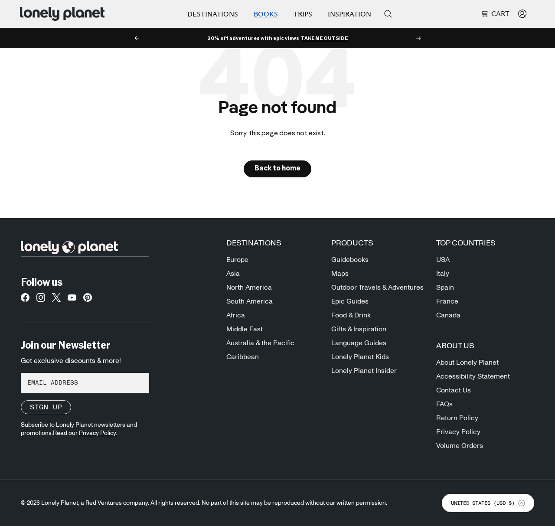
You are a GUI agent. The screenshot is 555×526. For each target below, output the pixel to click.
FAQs (444, 404)
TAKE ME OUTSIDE (324, 38)
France (447, 301)
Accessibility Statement (473, 376)
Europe (237, 259)
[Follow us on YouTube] (72, 300)
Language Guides (358, 343)
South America (249, 301)
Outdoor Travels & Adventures (377, 287)
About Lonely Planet (467, 362)
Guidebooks (350, 259)
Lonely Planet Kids (360, 356)
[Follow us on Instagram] (40, 300)
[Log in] (522, 14)
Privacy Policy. (98, 433)
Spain (445, 287)
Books (266, 14)
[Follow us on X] (56, 300)
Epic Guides (350, 301)
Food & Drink (351, 315)
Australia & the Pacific (260, 343)
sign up (46, 407)
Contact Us (453, 390)
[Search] (388, 14)
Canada (448, 315)
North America (249, 287)
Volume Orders (459, 445)
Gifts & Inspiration (358, 329)
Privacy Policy (458, 431)
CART (500, 13)
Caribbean (242, 356)
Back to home (277, 168)
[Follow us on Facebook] (25, 300)
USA (443, 259)
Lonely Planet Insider (364, 370)
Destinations (212, 14)
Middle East (244, 329)
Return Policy (457, 418)
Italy (442, 273)
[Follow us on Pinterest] (87, 300)
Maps (340, 273)
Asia (233, 273)
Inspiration (349, 14)
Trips (303, 14)
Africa (235, 315)
